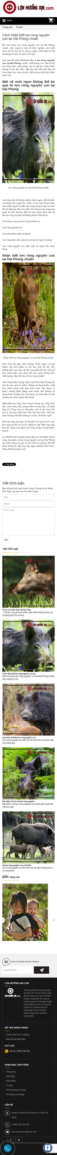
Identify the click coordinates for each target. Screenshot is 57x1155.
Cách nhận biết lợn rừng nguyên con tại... (19, 674)
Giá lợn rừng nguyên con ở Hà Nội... (17, 865)
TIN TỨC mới (10, 548)
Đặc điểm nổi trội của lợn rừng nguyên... (19, 801)
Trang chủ (11, 1072)
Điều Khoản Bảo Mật (15, 1039)
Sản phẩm (11, 1081)
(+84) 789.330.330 (20, 1124)
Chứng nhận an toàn (16, 1090)
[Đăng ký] (41, 970)
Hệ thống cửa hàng (15, 1094)
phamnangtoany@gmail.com (24, 1132)
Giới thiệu (10, 1076)
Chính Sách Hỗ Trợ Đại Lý (18, 1034)
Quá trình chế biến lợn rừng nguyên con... (19, 738)
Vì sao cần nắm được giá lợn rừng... (17, 610)
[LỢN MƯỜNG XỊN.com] (28, 7)
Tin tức (9, 1085)
